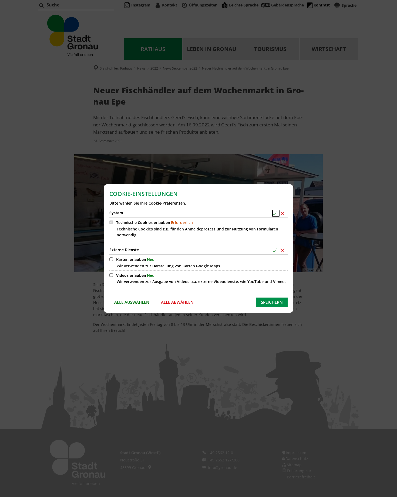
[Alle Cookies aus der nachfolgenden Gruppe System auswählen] (275, 213)
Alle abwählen (177, 302)
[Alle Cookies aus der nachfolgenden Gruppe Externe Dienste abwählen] (283, 250)
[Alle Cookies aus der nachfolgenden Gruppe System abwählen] (283, 213)
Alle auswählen (131, 302)
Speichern (272, 302)
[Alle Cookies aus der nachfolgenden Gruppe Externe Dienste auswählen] (275, 250)
